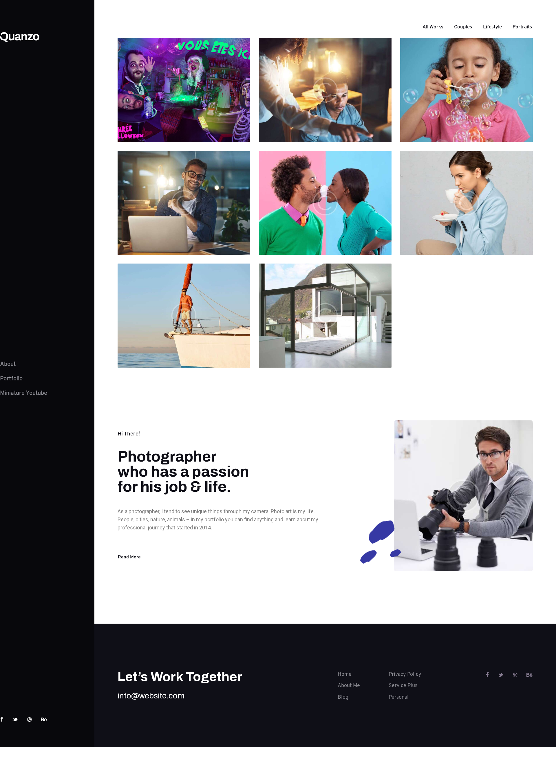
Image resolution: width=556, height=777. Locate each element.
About (8, 364)
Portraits (522, 26)
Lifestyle (492, 26)
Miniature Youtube (23, 393)
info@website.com (151, 695)
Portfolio (11, 378)
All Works (433, 26)
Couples (463, 26)
